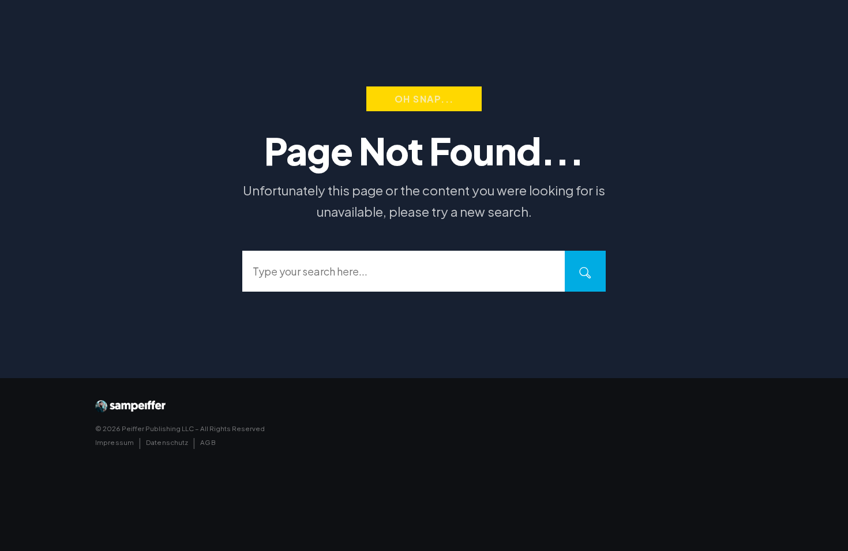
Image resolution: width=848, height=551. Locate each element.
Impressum (114, 442)
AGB (207, 442)
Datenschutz (167, 442)
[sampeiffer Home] (130, 406)
